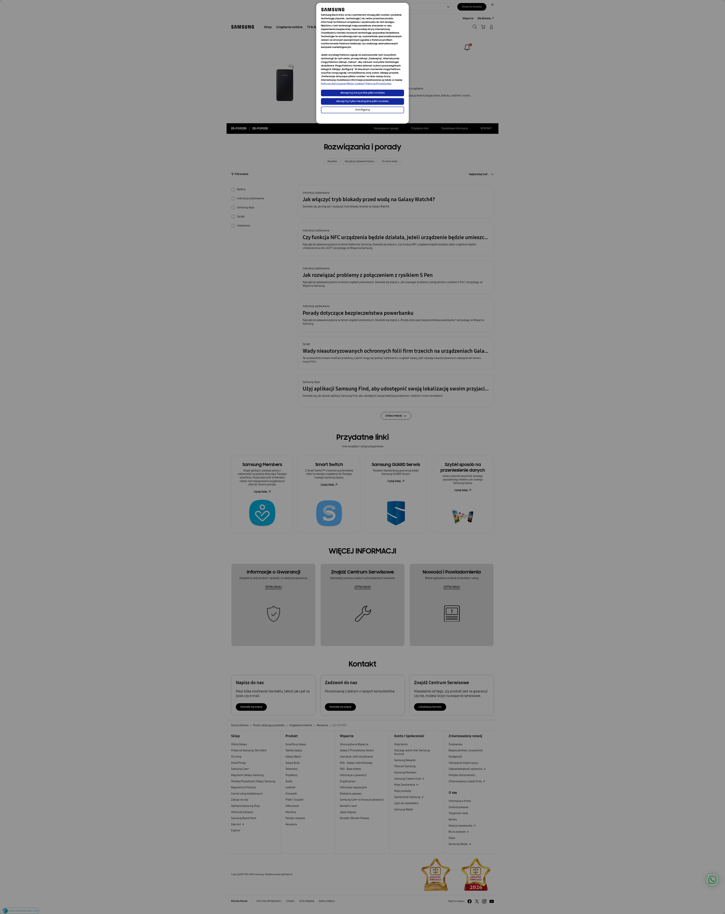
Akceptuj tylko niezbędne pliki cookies (362, 101)
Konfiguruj (363, 110)
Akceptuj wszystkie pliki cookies (362, 93)
